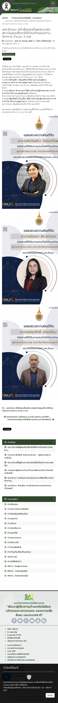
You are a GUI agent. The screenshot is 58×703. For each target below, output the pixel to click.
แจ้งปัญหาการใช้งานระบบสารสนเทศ (21, 660)
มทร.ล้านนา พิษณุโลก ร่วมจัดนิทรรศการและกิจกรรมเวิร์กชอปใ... (27, 487)
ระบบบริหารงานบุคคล (15, 648)
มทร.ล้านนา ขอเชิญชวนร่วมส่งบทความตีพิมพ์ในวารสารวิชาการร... (29, 479)
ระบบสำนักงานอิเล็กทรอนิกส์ (18, 654)
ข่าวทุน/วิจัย (12, 532)
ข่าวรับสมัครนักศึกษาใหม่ (17, 513)
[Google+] (26, 620)
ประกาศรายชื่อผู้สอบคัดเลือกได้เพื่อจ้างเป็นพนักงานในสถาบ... (28, 448)
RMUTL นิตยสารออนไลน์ (17, 575)
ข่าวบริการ (11, 523)
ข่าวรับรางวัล (12, 542)
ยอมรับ (50, 695)
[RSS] (44, 620)
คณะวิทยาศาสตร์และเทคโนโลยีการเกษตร (19, 3)
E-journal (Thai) (14, 635)
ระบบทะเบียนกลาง (14, 645)
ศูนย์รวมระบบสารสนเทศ (16, 657)
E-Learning (12, 632)
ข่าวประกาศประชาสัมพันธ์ (17, 508)
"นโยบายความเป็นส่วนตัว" (31, 687)
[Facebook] (14, 620)
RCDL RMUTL (12, 629)
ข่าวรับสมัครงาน (14, 528)
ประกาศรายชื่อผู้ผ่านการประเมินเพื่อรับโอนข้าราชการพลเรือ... (28, 464)
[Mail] (32, 620)
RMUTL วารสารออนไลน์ (17, 570)
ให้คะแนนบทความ (8, 54)
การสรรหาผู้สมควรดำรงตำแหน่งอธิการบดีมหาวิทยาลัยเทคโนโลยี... (28, 471)
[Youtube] (38, 620)
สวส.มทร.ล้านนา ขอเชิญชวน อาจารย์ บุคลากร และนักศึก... (28, 417)
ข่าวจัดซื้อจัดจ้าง (14, 561)
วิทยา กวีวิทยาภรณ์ (44, 41)
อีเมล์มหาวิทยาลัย (13, 638)
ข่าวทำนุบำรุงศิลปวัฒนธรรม (19, 551)
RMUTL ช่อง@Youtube (17, 566)
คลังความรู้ (12, 556)
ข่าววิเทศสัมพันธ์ (14, 547)
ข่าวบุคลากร (12, 518)
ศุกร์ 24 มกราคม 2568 (24, 41)
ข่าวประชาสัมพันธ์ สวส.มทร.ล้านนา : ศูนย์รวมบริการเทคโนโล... (27, 456)
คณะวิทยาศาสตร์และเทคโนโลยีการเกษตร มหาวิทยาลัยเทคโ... (29, 419)
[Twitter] (20, 620)
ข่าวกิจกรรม (12, 504)
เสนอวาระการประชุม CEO (17, 640)
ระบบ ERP (11, 651)
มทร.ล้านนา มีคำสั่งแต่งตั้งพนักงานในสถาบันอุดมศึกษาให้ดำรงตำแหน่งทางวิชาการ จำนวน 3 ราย (27, 409)
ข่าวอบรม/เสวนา (14, 537)
